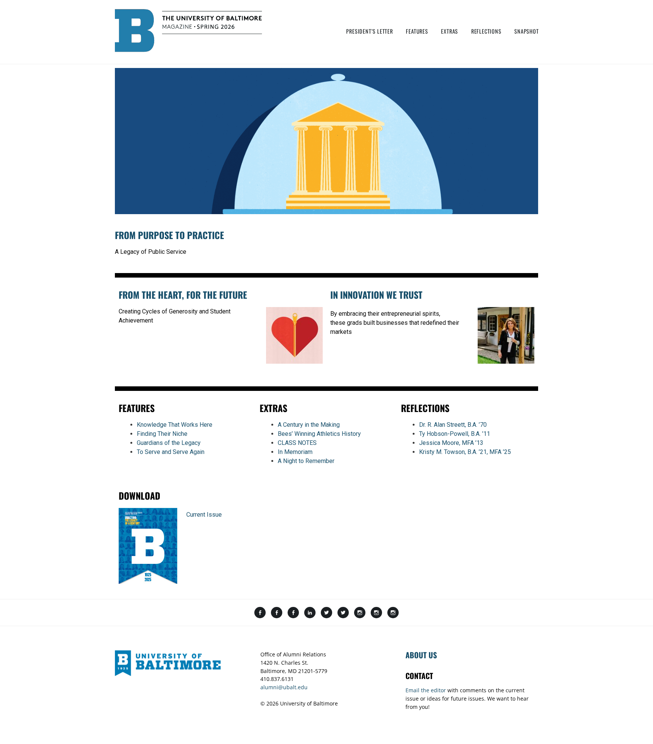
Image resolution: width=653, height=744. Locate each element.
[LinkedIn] (309, 613)
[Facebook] (260, 613)
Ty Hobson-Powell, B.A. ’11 (454, 433)
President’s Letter (369, 31)
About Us (421, 655)
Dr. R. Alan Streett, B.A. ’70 (453, 424)
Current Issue (204, 514)
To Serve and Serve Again (170, 451)
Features (417, 31)
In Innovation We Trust (376, 294)
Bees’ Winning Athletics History (319, 433)
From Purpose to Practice (169, 235)
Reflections (486, 31)
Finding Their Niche (162, 433)
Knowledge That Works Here (174, 424)
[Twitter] (326, 613)
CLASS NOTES (297, 442)
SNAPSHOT (526, 31)
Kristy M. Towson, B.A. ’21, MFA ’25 (465, 451)
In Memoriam (295, 451)
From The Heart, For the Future (183, 294)
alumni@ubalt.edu (284, 687)
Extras (449, 31)
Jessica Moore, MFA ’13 (451, 442)
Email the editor (425, 690)
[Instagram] (359, 613)
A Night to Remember (306, 461)
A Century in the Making (309, 424)
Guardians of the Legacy (169, 442)
